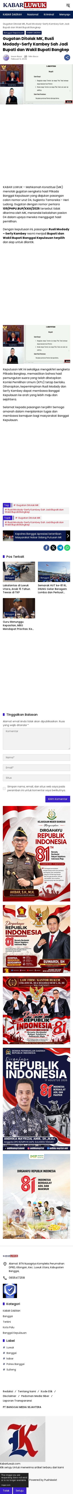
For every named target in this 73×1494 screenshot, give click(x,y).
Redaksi (8, 1391)
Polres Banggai (15, 1364)
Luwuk (10, 1347)
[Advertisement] (36, 145)
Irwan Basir (16, 56)
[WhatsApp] (67, 548)
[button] (68, 5)
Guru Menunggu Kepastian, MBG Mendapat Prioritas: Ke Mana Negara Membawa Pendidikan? (19, 625)
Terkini (7, 1322)
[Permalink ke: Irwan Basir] (7, 57)
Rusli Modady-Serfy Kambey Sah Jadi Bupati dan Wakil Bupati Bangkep (34, 511)
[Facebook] (46, 548)
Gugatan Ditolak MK (27, 505)
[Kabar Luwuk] (25, 5)
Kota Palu (8, 1327)
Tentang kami (27, 1391)
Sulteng (11, 1369)
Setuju (20, 1490)
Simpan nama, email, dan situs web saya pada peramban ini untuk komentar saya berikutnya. (36, 788)
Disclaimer (9, 1396)
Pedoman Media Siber (35, 1396)
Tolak (6, 1490)
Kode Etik (46, 1391)
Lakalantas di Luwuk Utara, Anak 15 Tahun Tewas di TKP (16, 589)
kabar (10, 1358)
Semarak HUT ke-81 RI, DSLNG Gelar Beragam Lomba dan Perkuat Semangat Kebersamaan (52, 589)
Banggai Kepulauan (14, 32)
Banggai (9, 577)
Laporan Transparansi (17, 1400)
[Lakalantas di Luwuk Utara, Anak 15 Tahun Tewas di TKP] (19, 572)
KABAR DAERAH (34, 32)
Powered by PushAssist (43, 1480)
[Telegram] (60, 548)
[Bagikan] (67, 57)
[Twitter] (53, 548)
